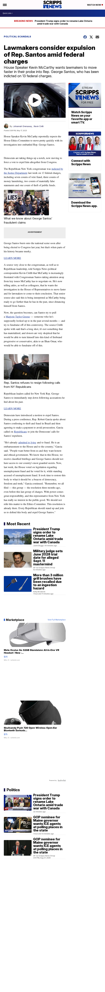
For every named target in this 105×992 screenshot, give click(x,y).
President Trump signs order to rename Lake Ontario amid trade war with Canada (63, 22)
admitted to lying (27, 442)
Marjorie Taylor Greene (18, 316)
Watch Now (94, 5)
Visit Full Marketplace (57, 620)
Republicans (20, 431)
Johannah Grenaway (22, 126)
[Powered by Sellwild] (62, 780)
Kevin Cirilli (38, 126)
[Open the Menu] (4, 5)
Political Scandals (17, 36)
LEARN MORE (12, 258)
